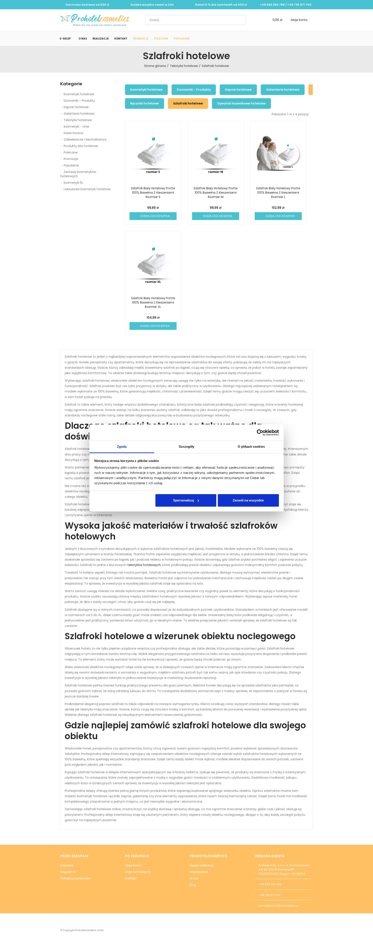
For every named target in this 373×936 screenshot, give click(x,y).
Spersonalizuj (183, 500)
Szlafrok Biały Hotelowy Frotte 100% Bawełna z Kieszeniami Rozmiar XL (153, 302)
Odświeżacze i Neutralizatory (85, 139)
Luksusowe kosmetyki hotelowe (87, 189)
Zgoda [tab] (122, 446)
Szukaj (239, 20)
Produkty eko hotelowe (81, 146)
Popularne (71, 165)
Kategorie (71, 84)
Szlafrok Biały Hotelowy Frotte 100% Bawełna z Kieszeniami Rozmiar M (216, 192)
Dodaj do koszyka (155, 216)
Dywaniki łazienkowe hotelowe (241, 103)
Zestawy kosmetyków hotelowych (78, 174)
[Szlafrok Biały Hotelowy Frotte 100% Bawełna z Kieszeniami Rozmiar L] (278, 154)
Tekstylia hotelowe (78, 120)
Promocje (71, 159)
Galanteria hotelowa (282, 89)
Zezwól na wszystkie (248, 500)
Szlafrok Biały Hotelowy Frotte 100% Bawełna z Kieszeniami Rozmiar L (278, 192)
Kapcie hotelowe (238, 89)
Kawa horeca (73, 133)
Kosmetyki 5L (73, 182)
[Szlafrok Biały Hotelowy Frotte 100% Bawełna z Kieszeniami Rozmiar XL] (153, 265)
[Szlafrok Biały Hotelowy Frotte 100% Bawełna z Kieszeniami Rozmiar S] (153, 154)
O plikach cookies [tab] (251, 446)
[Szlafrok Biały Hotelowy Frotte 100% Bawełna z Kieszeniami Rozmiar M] (215, 154)
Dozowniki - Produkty (194, 89)
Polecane (71, 152)
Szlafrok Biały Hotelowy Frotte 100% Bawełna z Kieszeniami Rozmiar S (153, 192)
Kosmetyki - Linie (76, 126)
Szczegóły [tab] (186, 446)
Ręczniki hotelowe (144, 103)
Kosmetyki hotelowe (146, 89)
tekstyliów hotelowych (144, 565)
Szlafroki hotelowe (188, 103)
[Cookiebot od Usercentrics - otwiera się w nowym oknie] (260, 432)
